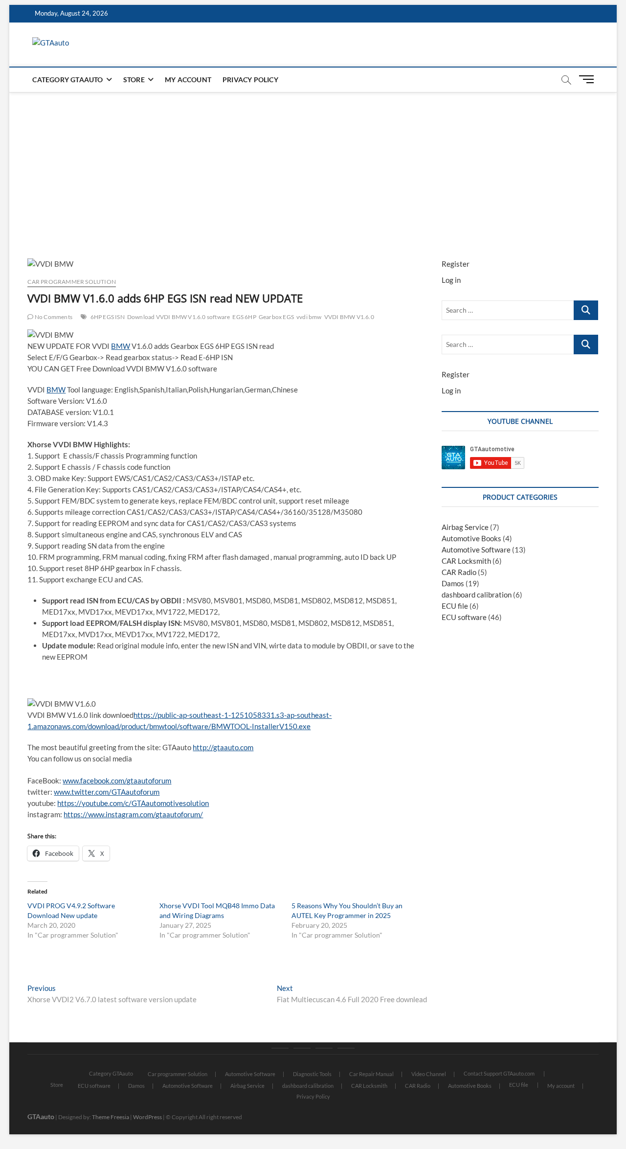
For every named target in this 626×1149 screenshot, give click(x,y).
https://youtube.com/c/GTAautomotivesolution (133, 803)
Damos (453, 583)
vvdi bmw (309, 317)
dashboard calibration (477, 594)
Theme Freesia (110, 1117)
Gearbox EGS (276, 317)
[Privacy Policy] (346, 1048)
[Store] (302, 1048)
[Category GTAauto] (280, 1048)
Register (456, 263)
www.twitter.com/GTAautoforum (106, 791)
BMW (120, 346)
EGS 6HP (244, 317)
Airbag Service (465, 527)
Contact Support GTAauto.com (499, 1073)
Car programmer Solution (71, 281)
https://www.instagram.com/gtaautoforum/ (133, 814)
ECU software (464, 617)
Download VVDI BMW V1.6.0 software (178, 317)
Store (134, 79)
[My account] (324, 1048)
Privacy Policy (250, 79)
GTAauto (40, 1116)
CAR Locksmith (466, 560)
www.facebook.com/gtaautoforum (117, 780)
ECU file (455, 605)
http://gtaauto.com (223, 747)
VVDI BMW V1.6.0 (349, 317)
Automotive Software (476, 549)
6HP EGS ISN (107, 317)
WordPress (147, 1117)
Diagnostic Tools (312, 1074)
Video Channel (428, 1074)
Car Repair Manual (371, 1074)
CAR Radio (459, 572)
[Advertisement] (313, 165)
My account (188, 79)
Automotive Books (471, 538)
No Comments (53, 317)
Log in (451, 280)
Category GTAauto (67, 79)
